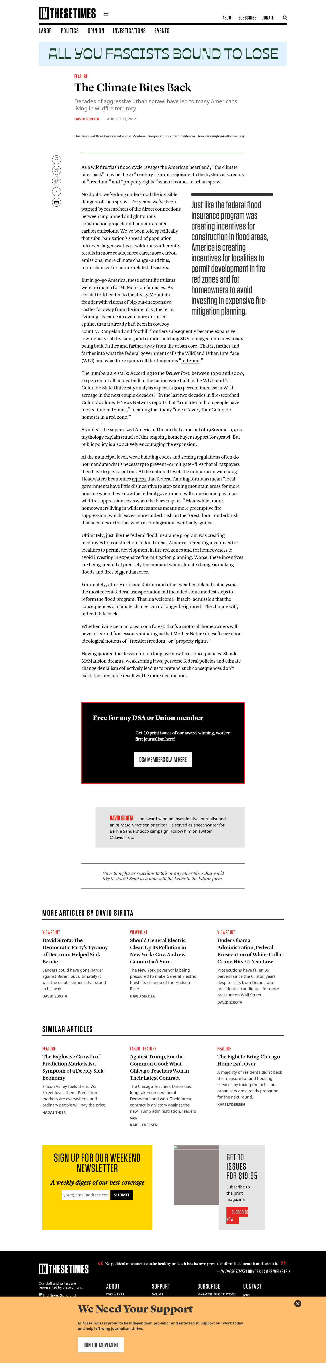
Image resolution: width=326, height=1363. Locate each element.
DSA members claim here (163, 759)
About (228, 17)
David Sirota (86, 119)
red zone (190, 360)
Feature (81, 76)
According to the (159, 373)
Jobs (246, 1295)
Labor (45, 31)
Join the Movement (101, 1345)
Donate (268, 17)
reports (139, 479)
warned (89, 209)
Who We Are (115, 1294)
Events (162, 31)
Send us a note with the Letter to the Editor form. (176, 879)
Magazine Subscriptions (217, 1294)
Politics (70, 31)
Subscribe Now (237, 1215)
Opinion (96, 31)
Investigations (129, 31)
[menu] (106, 14)
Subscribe (247, 17)
